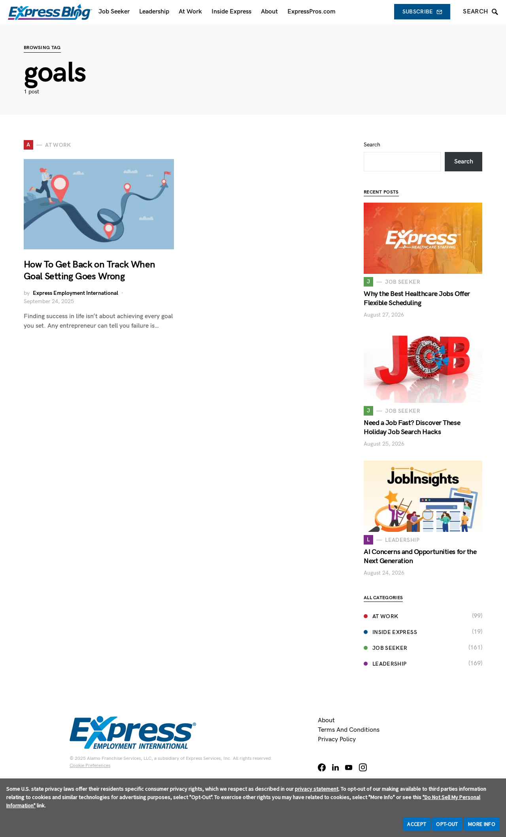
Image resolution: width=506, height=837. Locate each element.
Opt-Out (447, 824)
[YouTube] (349, 767)
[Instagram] (363, 767)
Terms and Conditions (349, 730)
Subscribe (417, 11)
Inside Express (394, 632)
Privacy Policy (337, 739)
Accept (416, 824)
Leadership (389, 663)
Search (372, 144)
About (326, 720)
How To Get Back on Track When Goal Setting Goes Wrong (89, 270)
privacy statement (316, 788)
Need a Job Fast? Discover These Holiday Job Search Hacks (412, 427)
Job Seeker (390, 648)
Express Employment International (75, 293)
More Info (481, 824)
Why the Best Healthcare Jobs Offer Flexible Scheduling (417, 298)
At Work (385, 616)
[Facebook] (322, 767)
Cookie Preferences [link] (90, 766)
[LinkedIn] (335, 767)
